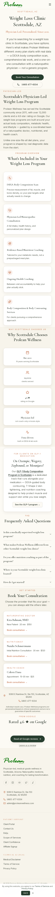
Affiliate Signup (10, 846)
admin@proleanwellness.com (20, 803)
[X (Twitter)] (26, 782)
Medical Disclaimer (12, 859)
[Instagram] (12, 782)
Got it (25, 893)
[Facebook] (5, 782)
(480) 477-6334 (30, 84)
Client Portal (9, 824)
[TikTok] (33, 782)
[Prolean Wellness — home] (13, 4)
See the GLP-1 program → (27, 504)
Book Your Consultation (27, 77)
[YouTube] (19, 782)
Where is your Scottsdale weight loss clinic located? (24, 571)
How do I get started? (14, 582)
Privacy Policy (9, 868)
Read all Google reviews (26, 739)
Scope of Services (12, 837)
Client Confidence (11, 842)
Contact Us (8, 828)
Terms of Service (11, 864)
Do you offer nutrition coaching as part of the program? (26, 559)
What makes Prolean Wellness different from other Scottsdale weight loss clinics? (25, 546)
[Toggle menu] (50, 4)
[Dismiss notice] (33, 893)
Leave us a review (27, 745)
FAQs (5, 833)
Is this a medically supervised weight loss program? (23, 534)
